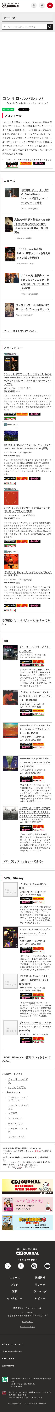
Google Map (27, 1321)
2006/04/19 (9, 455)
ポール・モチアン (17, 1087)
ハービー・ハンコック (18, 1130)
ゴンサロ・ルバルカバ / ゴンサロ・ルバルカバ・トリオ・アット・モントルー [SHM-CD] (35, 696)
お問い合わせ (8, 1365)
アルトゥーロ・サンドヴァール (18, 1099)
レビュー (40, 1298)
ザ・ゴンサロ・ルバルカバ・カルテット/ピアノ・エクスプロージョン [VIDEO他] (35, 1026)
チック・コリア (15, 1123)
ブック (15, 1284)
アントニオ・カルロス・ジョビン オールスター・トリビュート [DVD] (34, 933)
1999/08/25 (9, 582)
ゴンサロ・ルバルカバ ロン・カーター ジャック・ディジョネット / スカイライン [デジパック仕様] (34, 811)
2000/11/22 (30, 990)
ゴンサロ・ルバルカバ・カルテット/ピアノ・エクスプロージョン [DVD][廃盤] (34, 979)
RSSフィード (8, 1358)
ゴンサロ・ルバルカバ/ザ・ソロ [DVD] (34, 886)
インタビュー (15, 1298)
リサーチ (40, 1284)
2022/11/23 (30, 706)
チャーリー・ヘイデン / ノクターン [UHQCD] (35, 648)
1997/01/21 (37, 1034)
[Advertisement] (27, 63)
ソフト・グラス (15, 1118)
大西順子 (12, 1113)
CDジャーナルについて (12, 1344)
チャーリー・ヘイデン (18, 1080)
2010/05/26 (30, 894)
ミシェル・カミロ (17, 1136)
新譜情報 (40, 1277)
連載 (14, 1291)
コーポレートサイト (27, 1327)
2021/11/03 (30, 822)
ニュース (15, 1277)
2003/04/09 (9, 518)
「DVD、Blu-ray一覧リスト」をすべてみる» (26, 1059)
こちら (37, 1150)
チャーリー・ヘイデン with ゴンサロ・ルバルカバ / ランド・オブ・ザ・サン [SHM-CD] (34, 729)
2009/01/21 (9, 391)
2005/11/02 (30, 943)
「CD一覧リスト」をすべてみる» (23, 861)
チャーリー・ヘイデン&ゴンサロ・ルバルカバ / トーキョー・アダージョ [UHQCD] (35, 762)
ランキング (40, 1291)
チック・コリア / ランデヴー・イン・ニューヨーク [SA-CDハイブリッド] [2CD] (27, 509)
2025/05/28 (30, 657)
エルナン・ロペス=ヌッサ (18, 1107)
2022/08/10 (30, 772)
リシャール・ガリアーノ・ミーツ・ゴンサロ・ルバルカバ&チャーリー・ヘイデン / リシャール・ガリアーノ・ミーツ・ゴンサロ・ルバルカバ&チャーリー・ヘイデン (27, 378)
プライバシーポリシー (12, 1351)
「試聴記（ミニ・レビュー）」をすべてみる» (26, 622)
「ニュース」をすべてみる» (19, 331)
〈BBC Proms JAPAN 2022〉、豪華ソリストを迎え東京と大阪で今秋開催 (33, 253)
